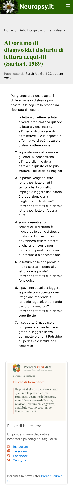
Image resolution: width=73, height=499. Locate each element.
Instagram (20, 446)
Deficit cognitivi (30, 30)
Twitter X (19, 460)
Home (8, 30)
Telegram (20, 451)
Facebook (20, 456)
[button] (67, 8)
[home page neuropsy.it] (27, 11)
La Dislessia (56, 30)
